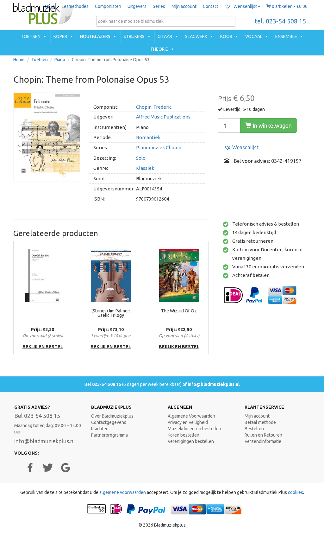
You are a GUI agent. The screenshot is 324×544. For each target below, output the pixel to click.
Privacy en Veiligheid (188, 422)
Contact (210, 6)
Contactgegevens (108, 422)
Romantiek (148, 137)
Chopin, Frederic (153, 107)
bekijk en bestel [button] (42, 346)
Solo (141, 158)
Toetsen (30, 36)
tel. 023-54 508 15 (280, 21)
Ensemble (286, 36)
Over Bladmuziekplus (112, 416)
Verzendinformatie (263, 441)
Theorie (159, 49)
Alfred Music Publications (163, 116)
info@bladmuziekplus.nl (214, 384)
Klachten (100, 428)
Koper (60, 36)
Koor (226, 36)
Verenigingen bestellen (191, 441)
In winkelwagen (271, 125)
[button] (241, 147)
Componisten (108, 6)
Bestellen (254, 428)
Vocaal (253, 36)
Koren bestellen (183, 435)
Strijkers (134, 36)
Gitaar (165, 36)
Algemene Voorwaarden (191, 416)
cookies (295, 492)
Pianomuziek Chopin (158, 147)
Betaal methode (260, 422)
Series (159, 6)
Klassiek (145, 168)
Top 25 (48, 6)
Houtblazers (95, 36)
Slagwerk (196, 36)
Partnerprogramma (109, 435)
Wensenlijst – (246, 6)
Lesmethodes (75, 6)
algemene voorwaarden (122, 492)
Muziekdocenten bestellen (194, 428)
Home (19, 59)
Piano (59, 59)
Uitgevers (137, 6)
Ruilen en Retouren (263, 435)
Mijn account (183, 6)
